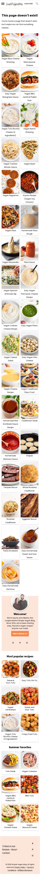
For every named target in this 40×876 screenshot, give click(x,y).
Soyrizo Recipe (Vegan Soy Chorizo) (29, 198)
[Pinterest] (20, 642)
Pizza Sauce (29, 262)
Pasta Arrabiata (10, 550)
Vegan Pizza (10, 230)
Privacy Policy (19, 867)
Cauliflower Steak (30, 420)
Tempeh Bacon (10, 487)
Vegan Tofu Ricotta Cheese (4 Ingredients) (10, 132)
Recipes (5, 849)
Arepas (29, 455)
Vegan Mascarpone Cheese (29, 62)
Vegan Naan (29, 164)
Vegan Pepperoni (10, 195)
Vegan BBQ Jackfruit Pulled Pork (29, 97)
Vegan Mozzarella (10, 262)
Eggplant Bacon (29, 519)
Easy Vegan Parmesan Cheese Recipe (29, 293)
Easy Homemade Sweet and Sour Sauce (29, 554)
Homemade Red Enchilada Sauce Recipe (10, 424)
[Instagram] (27, 642)
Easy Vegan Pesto (29, 325)
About (14, 849)
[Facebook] (13, 642)
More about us (20, 633)
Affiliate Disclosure (25, 870)
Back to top (8, 846)
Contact (6, 853)
